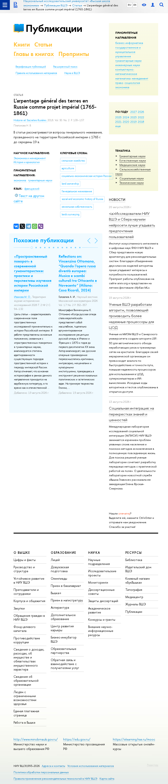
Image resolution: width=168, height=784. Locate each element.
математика (123, 78)
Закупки (19, 608)
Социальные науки (131, 178)
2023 (133, 117)
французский (31, 189)
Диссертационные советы (101, 592)
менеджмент (140, 78)
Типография (133, 590)
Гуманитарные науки (132, 156)
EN (134, 4)
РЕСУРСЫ (133, 552)
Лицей (55, 560)
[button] (32, 247)
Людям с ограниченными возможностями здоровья (25, 698)
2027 (133, 112)
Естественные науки (132, 160)
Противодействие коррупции (27, 640)
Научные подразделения (99, 562)
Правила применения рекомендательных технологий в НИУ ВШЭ (55, 778)
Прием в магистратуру (67, 600)
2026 (141, 112)
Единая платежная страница (26, 713)
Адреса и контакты (53, 766)
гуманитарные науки (128, 61)
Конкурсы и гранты (101, 619)
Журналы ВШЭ (135, 604)
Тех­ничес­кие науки (131, 183)
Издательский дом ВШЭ (138, 569)
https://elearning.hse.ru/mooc (134, 739)
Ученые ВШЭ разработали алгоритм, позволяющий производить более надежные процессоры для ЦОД (131, 316)
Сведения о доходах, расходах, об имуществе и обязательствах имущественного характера (29, 659)
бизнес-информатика (129, 43)
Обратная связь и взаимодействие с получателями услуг (65, 664)
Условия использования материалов (90, 766)
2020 (126, 122)
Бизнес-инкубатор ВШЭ (64, 639)
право (119, 83)
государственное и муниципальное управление (128, 51)
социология (132, 83)
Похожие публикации (44, 240)
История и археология (27, 162)
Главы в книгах (34, 54)
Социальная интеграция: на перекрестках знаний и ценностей (131, 414)
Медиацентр (134, 597)
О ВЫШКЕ (22, 552)
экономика (122, 87)
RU (129, 4)
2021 (118, 122)
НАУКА (94, 552)
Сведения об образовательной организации (26, 680)
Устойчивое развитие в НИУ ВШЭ (29, 580)
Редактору (152, 764)
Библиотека (133, 560)
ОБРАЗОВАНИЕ (63, 552)
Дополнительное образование (63, 617)
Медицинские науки (132, 165)
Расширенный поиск (65, 66)
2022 (141, 117)
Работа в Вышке (24, 722)
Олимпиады (59, 578)
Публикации (54, 28)
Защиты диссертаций (103, 601)
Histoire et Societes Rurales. (30, 120)
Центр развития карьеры (62, 628)
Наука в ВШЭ (72, 73)
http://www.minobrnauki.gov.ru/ (36, 739)
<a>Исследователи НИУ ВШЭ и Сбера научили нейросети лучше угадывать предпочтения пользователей (132, 225)
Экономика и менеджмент (30, 158)
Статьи (43, 44)
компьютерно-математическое (126, 71)
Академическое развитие (99, 610)
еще (118, 126)
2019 (133, 122)
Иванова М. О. (22, 297)
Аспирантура (60, 607)
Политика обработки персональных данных (41, 772)
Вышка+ (56, 593)
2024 (126, 117)
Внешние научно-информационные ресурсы (100, 631)
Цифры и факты (25, 560)
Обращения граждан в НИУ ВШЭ (29, 617)
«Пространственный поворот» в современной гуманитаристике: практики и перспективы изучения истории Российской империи (32, 273)
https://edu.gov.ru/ (76, 739)
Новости (117, 199)
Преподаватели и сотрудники (26, 592)
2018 (141, 122)
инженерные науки (127, 65)
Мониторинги (98, 582)
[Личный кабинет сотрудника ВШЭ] (152, 5)
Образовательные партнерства (63, 651)
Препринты (73, 54)
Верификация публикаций (31, 66)
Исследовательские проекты (102, 573)
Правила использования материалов (36, 73)
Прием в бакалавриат (66, 586)
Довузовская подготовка (60, 569)
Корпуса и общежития (29, 601)
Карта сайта (107, 778)
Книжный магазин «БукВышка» (137, 580)
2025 (118, 117)
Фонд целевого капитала (25, 629)
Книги (22, 44)
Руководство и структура (24, 569)
